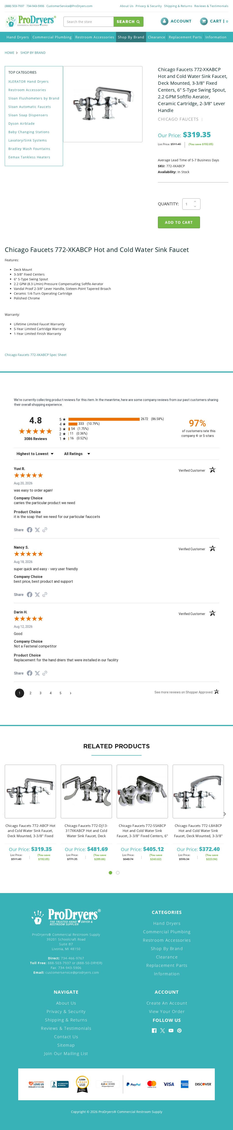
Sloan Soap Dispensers (28, 115)
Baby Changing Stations (29, 132)
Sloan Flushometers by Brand (33, 98)
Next (225, 814)
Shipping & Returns (178, 6)
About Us (126, 6)
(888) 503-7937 (14, 6)
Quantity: (168, 204)
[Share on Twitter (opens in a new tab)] (37, 530)
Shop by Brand (131, 37)
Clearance (156, 37)
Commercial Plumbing (52, 37)
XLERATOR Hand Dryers (28, 81)
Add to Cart (30, 797)
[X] (162, 1030)
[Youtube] (171, 1030)
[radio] (116, 419)
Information (216, 37)
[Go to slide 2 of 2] (117, 872)
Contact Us (66, 1036)
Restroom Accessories (94, 37)
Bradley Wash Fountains (29, 149)
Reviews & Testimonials (211, 6)
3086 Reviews (40, 439)
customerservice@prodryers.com (66, 972)
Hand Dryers (18, 37)
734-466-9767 (66, 958)
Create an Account (167, 1003)
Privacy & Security (149, 6)
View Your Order (167, 1011)
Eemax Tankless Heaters (29, 157)
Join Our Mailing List (66, 1053)
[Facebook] (154, 1030)
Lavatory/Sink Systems (27, 140)
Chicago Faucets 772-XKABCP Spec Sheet (35, 355)
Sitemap (66, 1045)
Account (181, 21)
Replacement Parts (185, 37)
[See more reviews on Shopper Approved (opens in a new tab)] (44, 530)
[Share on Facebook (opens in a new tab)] (29, 530)
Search (127, 22)
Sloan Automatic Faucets (29, 107)
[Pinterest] (179, 1030)
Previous (3, 814)
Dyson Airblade (21, 123)
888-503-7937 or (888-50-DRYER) (66, 963)
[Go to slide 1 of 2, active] (110, 872)
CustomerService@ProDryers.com (69, 6)
